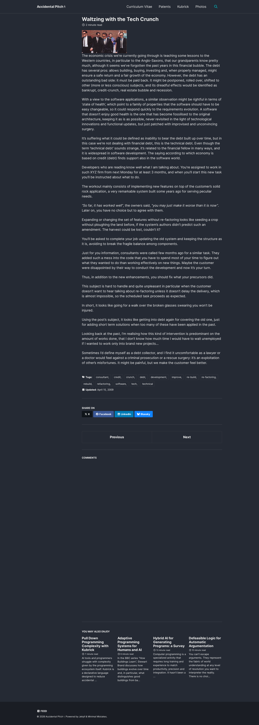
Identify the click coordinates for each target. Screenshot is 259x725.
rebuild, (87, 383)
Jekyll (82, 716)
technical (147, 383)
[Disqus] (152, 498)
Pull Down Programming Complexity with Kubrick (95, 644)
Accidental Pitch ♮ (51, 7)
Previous (117, 437)
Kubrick (183, 7)
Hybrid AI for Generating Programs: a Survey (169, 642)
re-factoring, (209, 377)
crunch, (130, 377)
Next (187, 437)
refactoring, (104, 383)
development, (159, 377)
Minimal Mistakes (97, 716)
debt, (143, 377)
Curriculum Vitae (139, 7)
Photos (200, 7)
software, (121, 383)
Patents (165, 7)
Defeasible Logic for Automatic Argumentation (205, 642)
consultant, (102, 377)
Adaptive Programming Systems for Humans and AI (130, 644)
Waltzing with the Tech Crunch (120, 19)
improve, (177, 377)
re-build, (192, 377)
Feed (43, 711)
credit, (117, 377)
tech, (134, 383)
